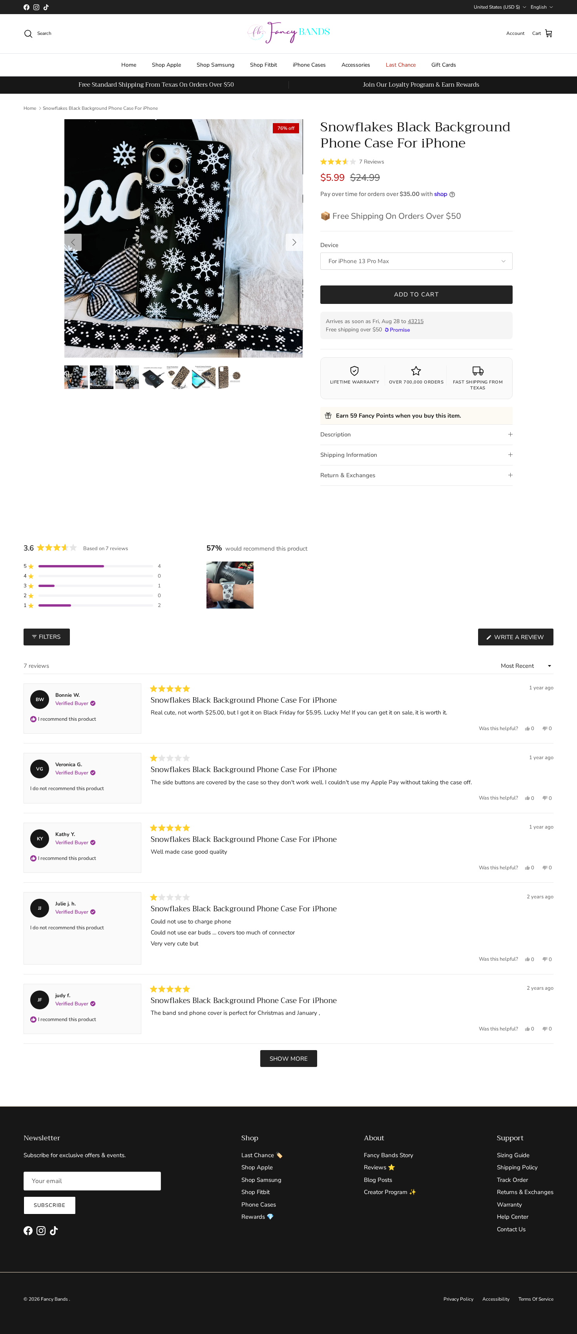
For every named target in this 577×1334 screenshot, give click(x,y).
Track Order (512, 1180)
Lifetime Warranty (355, 382)
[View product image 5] (178, 377)
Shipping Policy (517, 1167)
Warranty (509, 1205)
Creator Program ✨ (390, 1192)
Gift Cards (443, 65)
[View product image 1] (76, 377)
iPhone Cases (309, 65)
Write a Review (523, 639)
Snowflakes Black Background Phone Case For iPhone (100, 108)
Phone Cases (258, 1205)
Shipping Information (348, 455)
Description (335, 434)
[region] (230, 585)
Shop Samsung (215, 65)
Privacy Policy (458, 1299)
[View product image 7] (229, 377)
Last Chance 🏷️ (262, 1155)
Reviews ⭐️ (379, 1167)
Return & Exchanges (347, 475)
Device (329, 245)
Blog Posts (378, 1180)
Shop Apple (166, 65)
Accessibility (495, 1299)
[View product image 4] (152, 377)
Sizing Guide (513, 1155)
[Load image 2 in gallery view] (183, 238)
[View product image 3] (127, 377)
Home (128, 65)
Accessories (355, 65)
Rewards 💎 (257, 1217)
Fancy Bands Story (388, 1155)
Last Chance (401, 65)
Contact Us (511, 1229)
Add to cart (416, 294)
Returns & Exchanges (525, 1192)
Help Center (512, 1217)
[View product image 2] (101, 377)
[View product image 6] (203, 377)
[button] (352, 161)
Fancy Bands (55, 1299)
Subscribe (50, 1205)
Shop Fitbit (263, 65)
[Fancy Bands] (288, 33)
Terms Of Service (536, 1299)
